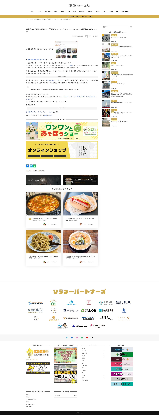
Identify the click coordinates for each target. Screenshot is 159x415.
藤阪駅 (45, 115)
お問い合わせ (125, 11)
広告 (117, 11)
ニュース (40, 11)
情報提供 (28, 394)
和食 (36, 171)
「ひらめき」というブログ (54, 80)
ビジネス (98, 11)
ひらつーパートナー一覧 (31, 359)
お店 (69, 11)
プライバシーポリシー (31, 399)
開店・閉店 (47, 11)
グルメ (55, 11)
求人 (105, 11)
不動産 (111, 11)
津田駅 (50, 115)
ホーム (32, 11)
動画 (74, 11)
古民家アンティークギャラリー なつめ (39, 112)
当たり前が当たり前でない (37, 59)
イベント (90, 11)
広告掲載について (30, 404)
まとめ (62, 11)
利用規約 (28, 397)
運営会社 (28, 402)
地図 (70, 65)
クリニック (81, 11)
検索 (131, 27)
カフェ (30, 171)
